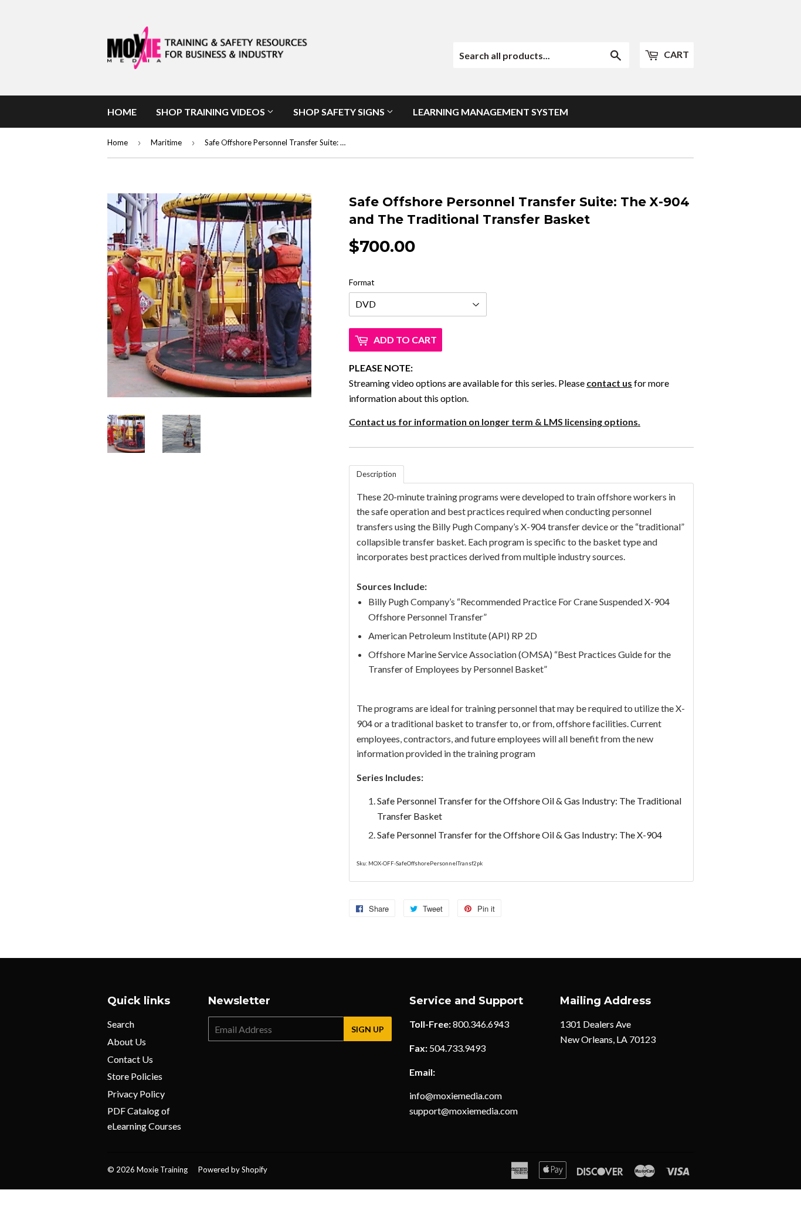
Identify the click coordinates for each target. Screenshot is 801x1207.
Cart (675, 54)
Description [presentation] (376, 474)
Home (122, 111)
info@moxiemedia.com (455, 1095)
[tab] (376, 474)
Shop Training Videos (211, 111)
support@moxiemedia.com (463, 1110)
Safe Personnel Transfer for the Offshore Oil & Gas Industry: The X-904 (519, 834)
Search (120, 1023)
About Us (126, 1041)
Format (362, 282)
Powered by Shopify (232, 1169)
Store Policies (134, 1076)
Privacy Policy (136, 1093)
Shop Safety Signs (339, 111)
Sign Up (367, 1029)
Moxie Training (162, 1169)
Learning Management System (490, 111)
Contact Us (130, 1059)
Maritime (166, 142)
